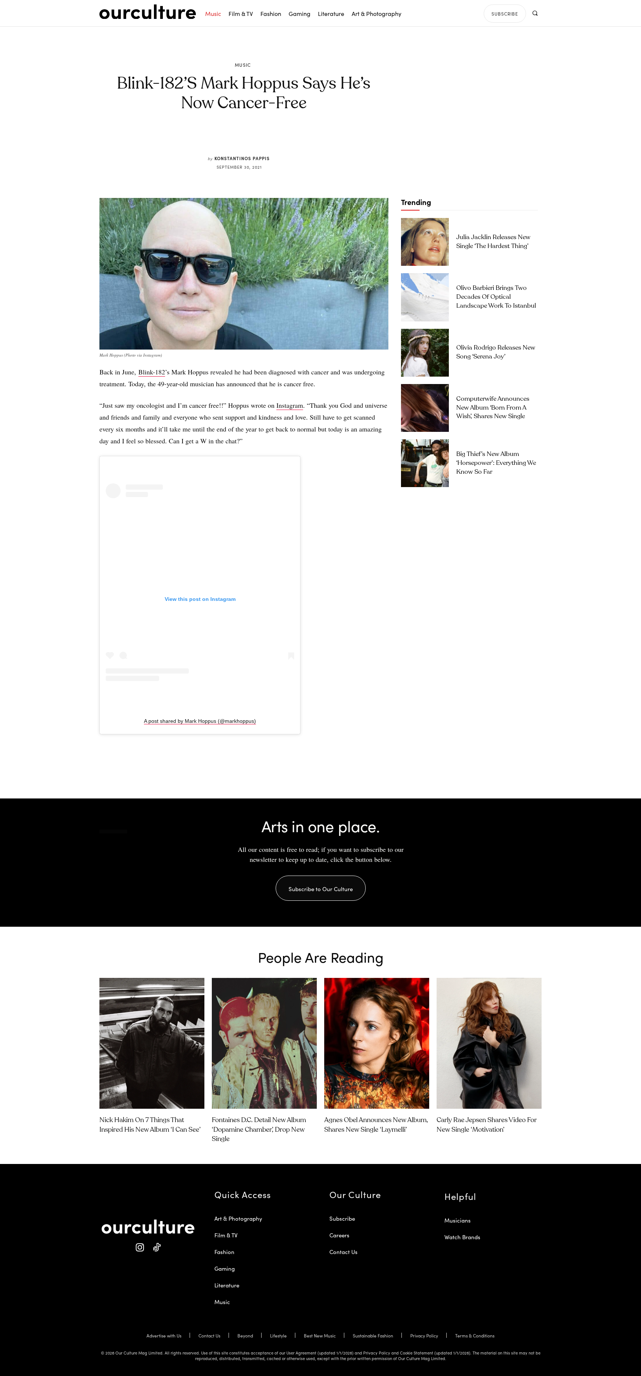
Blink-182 (151, 371)
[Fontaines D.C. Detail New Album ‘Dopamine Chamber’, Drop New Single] (264, 1043)
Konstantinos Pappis (242, 158)
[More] (300, 137)
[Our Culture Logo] (147, 11)
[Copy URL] (282, 137)
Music (243, 65)
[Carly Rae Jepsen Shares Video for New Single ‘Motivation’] (489, 1043)
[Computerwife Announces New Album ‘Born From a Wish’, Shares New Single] (425, 408)
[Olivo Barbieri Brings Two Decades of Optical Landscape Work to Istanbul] (425, 297)
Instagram (289, 405)
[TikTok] (156, 1247)
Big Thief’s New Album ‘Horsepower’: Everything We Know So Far (496, 463)
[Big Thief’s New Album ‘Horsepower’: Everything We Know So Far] (425, 463)
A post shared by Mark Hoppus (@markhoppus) (200, 721)
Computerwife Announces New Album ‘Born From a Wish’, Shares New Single (492, 408)
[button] (535, 13)
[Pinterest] (248, 137)
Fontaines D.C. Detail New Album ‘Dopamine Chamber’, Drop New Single (259, 1129)
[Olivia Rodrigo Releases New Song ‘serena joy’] (425, 353)
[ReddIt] (265, 137)
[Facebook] (231, 137)
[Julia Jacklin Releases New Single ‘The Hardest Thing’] (425, 242)
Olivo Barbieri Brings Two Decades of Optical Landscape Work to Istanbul (496, 297)
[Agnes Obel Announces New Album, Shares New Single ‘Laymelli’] (376, 1043)
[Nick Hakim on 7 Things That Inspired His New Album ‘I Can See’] (151, 1043)
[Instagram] (139, 1247)
